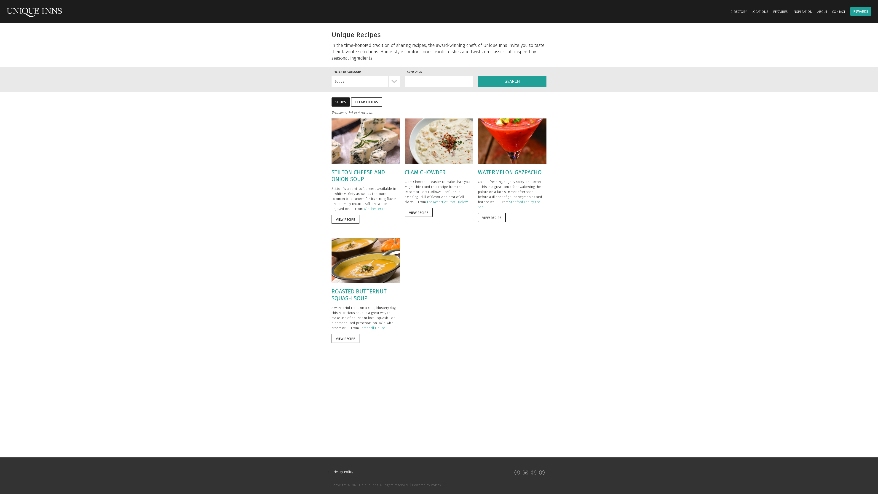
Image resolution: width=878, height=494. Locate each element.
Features (780, 12)
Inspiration (802, 12)
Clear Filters (366, 102)
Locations (760, 12)
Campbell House (372, 328)
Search (512, 81)
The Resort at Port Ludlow (447, 202)
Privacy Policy (342, 472)
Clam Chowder (425, 172)
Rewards (860, 11)
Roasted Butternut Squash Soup (359, 295)
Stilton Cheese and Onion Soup (358, 176)
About (822, 12)
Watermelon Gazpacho (510, 172)
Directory (738, 12)
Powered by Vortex (426, 485)
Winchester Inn (375, 209)
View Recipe (345, 219)
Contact (838, 12)
